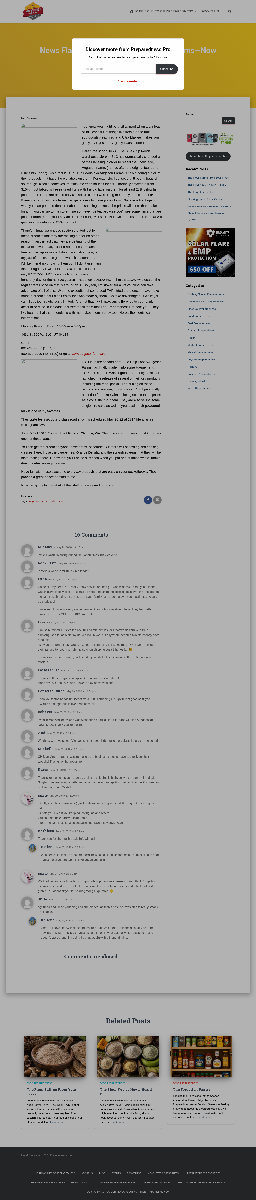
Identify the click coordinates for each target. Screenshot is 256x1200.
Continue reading (128, 81)
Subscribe (167, 69)
